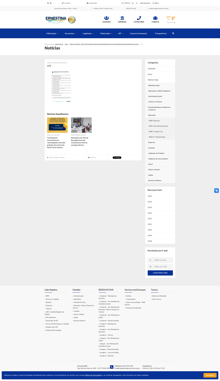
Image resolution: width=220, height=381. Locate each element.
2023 (150, 213)
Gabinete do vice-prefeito (158, 159)
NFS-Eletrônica (51, 317)
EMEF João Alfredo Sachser (158, 126)
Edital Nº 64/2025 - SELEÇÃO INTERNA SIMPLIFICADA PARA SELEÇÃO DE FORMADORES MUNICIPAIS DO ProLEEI (104, 44)
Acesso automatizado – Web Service (135, 303)
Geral (66, 44)
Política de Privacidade (53, 330)
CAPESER (151, 69)
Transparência (160, 33)
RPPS (47, 296)
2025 (150, 202)
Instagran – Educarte (107, 356)
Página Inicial (59, 44)
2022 (150, 219)
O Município (51, 33)
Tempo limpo (170, 22)
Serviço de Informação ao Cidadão (57, 324)
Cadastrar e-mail (160, 273)
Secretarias (69, 33)
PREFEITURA (153, 80)
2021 (150, 224)
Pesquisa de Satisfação (133, 308)
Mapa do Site (93, 3)
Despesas (49, 305)
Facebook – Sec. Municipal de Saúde (109, 316)
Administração (154, 85)
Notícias (128, 296)
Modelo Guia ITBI (52, 327)
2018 (150, 241)
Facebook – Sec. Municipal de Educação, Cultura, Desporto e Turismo (109, 309)
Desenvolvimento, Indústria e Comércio (159, 108)
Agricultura (77, 299)
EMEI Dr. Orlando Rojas (157, 137)
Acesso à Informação (138, 33)
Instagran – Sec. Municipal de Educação (109, 330)
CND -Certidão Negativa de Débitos (54, 313)
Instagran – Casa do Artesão (109, 352)
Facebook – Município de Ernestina (108, 297)
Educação (152, 115)
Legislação (87, 33)
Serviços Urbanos (154, 180)
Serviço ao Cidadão (52, 299)
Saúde (150, 175)
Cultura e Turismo (155, 102)
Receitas (48, 302)
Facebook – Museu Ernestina (109, 321)
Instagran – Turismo (106, 335)
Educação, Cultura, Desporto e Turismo (83, 307)
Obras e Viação (154, 169)
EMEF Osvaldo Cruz (156, 131)
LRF (119, 33)
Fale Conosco (156, 299)
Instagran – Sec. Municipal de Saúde (109, 339)
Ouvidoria (67, 3)
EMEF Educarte (154, 121)
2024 (150, 207)
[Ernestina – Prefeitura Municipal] (60, 19)
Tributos (49, 309)
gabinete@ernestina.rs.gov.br (130, 368)
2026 (150, 196)
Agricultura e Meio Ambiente (159, 91)
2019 (150, 235)
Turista (155, 22)
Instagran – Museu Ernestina (109, 349)
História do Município (159, 296)
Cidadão (106, 22)
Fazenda (151, 148)
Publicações (105, 33)
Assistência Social (155, 96)
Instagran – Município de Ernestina (107, 325)
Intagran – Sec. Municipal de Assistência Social (108, 345)
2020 (150, 230)
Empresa (122, 22)
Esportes (151, 142)
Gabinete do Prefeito (156, 153)
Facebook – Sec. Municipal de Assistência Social (109, 303)
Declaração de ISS (52, 321)
